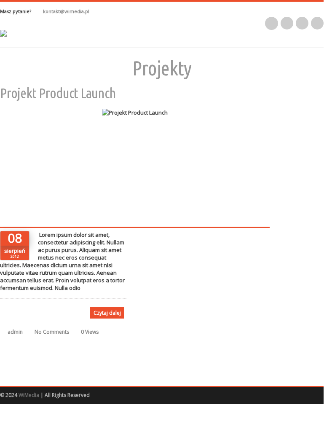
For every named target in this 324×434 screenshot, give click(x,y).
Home (59, 44)
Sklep (128, 44)
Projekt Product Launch (58, 93)
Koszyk (303, 44)
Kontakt (207, 44)
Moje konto (255, 44)
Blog (94, 44)
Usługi (166, 44)
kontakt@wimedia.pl (66, 11)
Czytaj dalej (107, 312)
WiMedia (29, 395)
